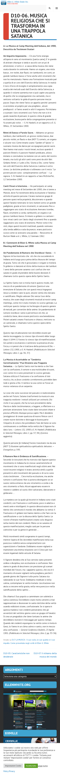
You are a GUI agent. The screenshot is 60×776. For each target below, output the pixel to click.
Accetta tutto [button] (31, 766)
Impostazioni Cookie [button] (13, 766)
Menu (57, 8)
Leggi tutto (43, 766)
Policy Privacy (9, 771)
